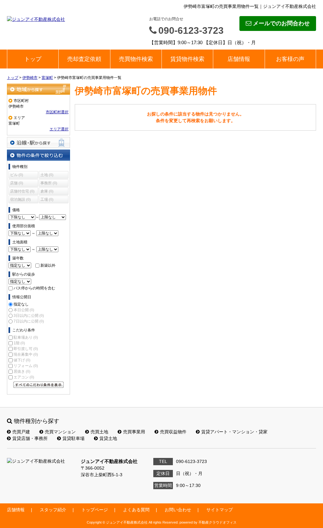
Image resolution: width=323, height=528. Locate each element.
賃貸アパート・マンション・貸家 (234, 431)
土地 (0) (46, 175)
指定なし (21, 304)
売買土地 (99, 431)
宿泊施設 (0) (20, 199)
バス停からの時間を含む (34, 288)
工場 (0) (46, 199)
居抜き (22, 371)
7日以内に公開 (29, 321)
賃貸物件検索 (187, 59)
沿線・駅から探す (38, 142)
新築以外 (48, 265)
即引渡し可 (26, 349)
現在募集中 (26, 354)
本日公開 (24, 310)
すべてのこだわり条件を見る (38, 385)
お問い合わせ (178, 509)
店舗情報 (238, 59)
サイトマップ (219, 509)
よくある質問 (136, 509)
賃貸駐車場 (73, 438)
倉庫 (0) (46, 191)
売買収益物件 (173, 431)
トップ (32, 59)
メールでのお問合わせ (281, 23)
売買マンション (60, 431)
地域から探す (38, 89)
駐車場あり (26, 337)
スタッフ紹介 (53, 509)
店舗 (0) (16, 183)
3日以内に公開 (29, 315)
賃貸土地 (108, 438)
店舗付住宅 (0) (22, 191)
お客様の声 (290, 59)
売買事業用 (134, 431)
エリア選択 (59, 129)
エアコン (24, 377)
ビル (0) (16, 175)
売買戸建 (21, 431)
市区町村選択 (57, 112)
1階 (19, 343)
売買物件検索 (136, 59)
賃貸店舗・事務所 (30, 438)
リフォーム (26, 366)
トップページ (94, 509)
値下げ (22, 360)
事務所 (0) (48, 183)
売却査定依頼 (84, 59)
